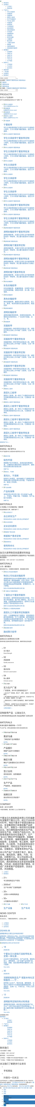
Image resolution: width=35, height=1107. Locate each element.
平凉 (22, 1088)
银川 (28, 1088)
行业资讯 (9, 66)
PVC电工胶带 (11, 21)
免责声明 (27, 1086)
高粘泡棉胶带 (11, 30)
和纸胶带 (9, 24)
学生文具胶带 (11, 12)
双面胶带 (9, 15)
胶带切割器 (10, 37)
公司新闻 (9, 64)
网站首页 (6, 3)
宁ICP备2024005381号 (18, 1082)
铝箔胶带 (9, 35)
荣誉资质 (9, 8)
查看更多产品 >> (4, 442)
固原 (31, 1088)
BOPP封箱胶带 (11, 19)
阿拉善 (13, 1088)
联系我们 (6, 75)
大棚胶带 (9, 39)
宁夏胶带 (7, 80)
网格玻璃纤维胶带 (12, 48)
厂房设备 (6, 71)
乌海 (4, 1088)
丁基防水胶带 (11, 42)
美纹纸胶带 (10, 28)
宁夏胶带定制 (14, 80)
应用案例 (9, 51)
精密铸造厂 (3, 1017)
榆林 (19, 1088)
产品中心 (6, 10)
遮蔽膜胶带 (10, 33)
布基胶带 (9, 23)
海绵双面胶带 (11, 46)
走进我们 (6, 4)
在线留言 (6, 73)
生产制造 (9, 61)
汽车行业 (9, 59)
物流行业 (9, 57)
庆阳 (25, 1088)
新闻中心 (6, 62)
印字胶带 (9, 32)
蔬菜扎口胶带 (11, 17)
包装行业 (9, 55)
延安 (16, 1088)
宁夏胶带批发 (21, 80)
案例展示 (6, 50)
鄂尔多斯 (8, 1088)
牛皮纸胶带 (10, 26)
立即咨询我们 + (8, 708)
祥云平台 (9, 1086)
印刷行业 (9, 53)
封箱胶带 (9, 13)
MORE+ (6, 742)
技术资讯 (9, 68)
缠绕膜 (9, 44)
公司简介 (9, 6)
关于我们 (6, 1018)
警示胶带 (9, 41)
